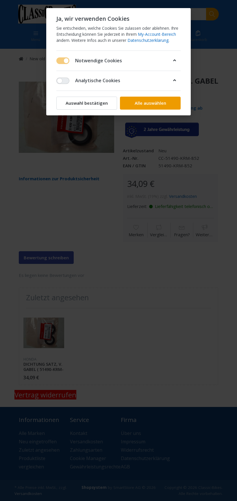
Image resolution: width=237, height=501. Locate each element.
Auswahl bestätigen (87, 103)
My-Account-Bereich (157, 34)
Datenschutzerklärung (148, 40)
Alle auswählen (150, 103)
